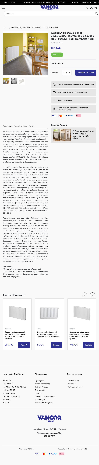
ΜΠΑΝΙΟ (6, 399)
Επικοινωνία (71, 384)
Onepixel (71, 449)
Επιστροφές (40, 390)
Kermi (60, 63)
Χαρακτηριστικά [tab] (20, 126)
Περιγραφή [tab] (7, 126)
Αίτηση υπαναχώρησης (44, 403)
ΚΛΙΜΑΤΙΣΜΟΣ (9, 390)
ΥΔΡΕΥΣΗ (7, 381)
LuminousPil (82, 449)
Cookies (38, 393)
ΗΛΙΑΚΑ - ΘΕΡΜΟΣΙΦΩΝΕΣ (14, 387)
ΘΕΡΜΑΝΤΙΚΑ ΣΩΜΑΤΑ (33, 28)
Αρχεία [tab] (31, 126)
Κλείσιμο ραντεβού (75, 387)
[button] (45, 54)
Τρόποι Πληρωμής (42, 387)
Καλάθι (24, 345)
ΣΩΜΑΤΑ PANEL (51, 28)
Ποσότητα (54, 72)
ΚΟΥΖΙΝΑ (7, 403)
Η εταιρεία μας (73, 381)
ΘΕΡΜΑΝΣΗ (16, 28)
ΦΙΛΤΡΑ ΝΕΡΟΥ (9, 393)
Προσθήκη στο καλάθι (86, 72)
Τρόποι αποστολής (42, 384)
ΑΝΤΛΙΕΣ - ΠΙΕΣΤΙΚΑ (11, 396)
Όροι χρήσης (40, 381)
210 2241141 (49, 436)
